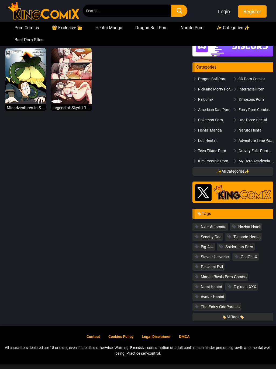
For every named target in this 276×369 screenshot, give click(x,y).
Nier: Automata (213, 226)
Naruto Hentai (250, 130)
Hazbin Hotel (249, 226)
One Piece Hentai (253, 120)
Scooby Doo (211, 236)
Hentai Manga (108, 27)
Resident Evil (212, 266)
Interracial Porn (251, 89)
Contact (93, 336)
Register (252, 11)
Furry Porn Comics (254, 110)
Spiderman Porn (239, 246)
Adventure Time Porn (256, 140)
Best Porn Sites (29, 39)
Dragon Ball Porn (151, 27)
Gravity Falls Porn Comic (256, 151)
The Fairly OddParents (220, 306)
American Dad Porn (214, 110)
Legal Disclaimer (156, 336)
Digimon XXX (245, 286)
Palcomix (205, 99)
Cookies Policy (120, 336)
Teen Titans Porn (212, 151)
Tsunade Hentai (246, 236)
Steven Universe (215, 256)
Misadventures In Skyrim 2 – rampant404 (25, 107)
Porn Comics (27, 27)
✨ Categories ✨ (233, 27)
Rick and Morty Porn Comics (215, 89)
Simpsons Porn (251, 99)
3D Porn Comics (252, 79)
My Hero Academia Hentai (256, 161)
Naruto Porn (192, 27)
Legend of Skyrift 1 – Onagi (71, 107)
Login (224, 11)
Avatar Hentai (212, 296)
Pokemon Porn (210, 120)
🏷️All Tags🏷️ (233, 317)
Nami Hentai (211, 286)
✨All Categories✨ (233, 171)
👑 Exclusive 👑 (67, 27)
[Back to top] (257, 352)
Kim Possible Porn (213, 161)
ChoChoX (249, 256)
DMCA (184, 336)
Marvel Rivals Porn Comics (224, 276)
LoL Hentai (207, 140)
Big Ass (207, 246)
